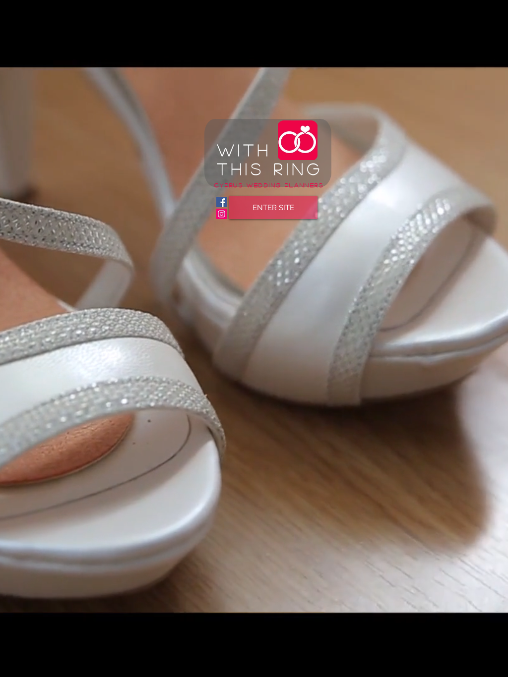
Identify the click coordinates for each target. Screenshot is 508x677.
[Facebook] (221, 202)
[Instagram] (221, 214)
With (244, 150)
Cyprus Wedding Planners (268, 185)
